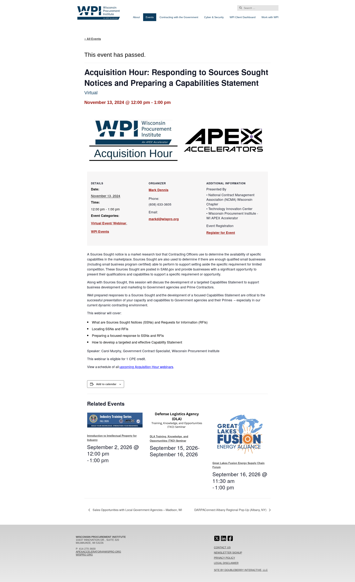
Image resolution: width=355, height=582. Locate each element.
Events (150, 17)
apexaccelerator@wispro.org (98, 551)
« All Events (92, 39)
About (136, 17)
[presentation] (115, 421)
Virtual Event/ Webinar (108, 223)
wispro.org (84, 554)
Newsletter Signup (228, 552)
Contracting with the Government (179, 17)
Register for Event (220, 232)
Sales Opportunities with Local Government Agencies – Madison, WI (137, 510)
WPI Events (100, 231)
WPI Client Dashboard (243, 17)
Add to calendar (106, 384)
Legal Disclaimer (226, 562)
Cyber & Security (214, 17)
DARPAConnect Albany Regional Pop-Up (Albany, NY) (230, 510)
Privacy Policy (224, 557)
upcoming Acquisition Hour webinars (146, 366)
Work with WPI (269, 17)
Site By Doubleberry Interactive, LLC (241, 570)
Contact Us (222, 547)
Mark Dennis (158, 189)
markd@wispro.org (164, 218)
